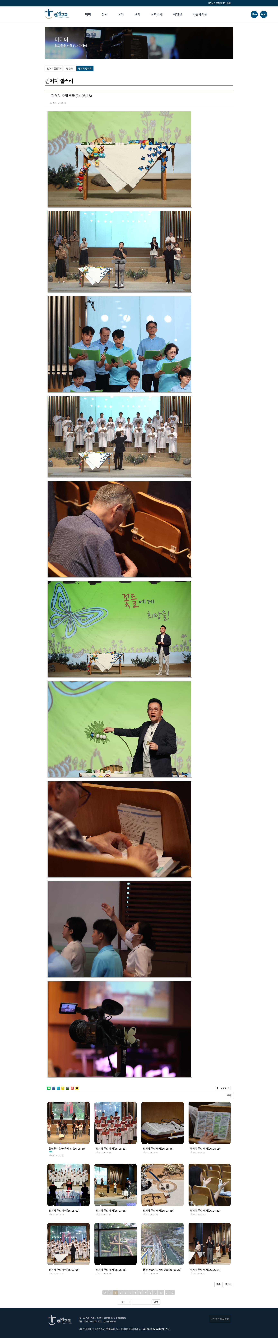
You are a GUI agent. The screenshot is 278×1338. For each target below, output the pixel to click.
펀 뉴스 (69, 68)
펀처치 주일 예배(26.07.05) (64, 1269)
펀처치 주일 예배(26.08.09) (205, 1148)
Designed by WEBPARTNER (156, 1329)
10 (161, 1292)
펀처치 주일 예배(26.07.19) (158, 1210)
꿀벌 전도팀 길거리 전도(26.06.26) (162, 1269)
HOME (211, 3)
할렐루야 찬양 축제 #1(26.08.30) (67, 1148)
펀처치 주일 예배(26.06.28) (111, 1269)
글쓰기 (228, 1284)
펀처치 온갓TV (54, 68)
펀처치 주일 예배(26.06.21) (205, 1269)
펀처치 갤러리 (85, 68)
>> (172, 1292)
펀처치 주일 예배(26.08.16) (158, 1148)
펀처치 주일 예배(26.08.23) (111, 1148)
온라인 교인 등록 (223, 3)
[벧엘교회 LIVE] (254, 17)
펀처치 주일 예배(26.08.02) (64, 1210)
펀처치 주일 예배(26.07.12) (205, 1210)
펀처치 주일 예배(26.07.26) (111, 1210)
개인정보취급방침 (220, 1319)
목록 (229, 1095)
